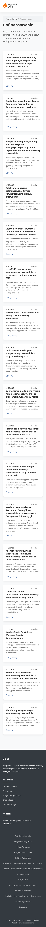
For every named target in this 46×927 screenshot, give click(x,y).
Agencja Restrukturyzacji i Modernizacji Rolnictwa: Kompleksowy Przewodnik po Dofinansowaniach (21, 555)
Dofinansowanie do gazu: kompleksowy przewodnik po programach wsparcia (21, 353)
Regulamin (23, 907)
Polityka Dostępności (23, 836)
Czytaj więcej (11, 86)
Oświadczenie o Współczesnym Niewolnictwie (23, 896)
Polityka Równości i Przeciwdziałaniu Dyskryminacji (23, 869)
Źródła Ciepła (9, 800)
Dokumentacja (9, 804)
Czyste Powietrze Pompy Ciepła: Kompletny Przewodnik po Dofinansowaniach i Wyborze (22, 104)
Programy (7, 791)
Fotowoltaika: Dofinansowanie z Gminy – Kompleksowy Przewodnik (22, 315)
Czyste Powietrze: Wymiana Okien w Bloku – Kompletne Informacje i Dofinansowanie (21, 231)
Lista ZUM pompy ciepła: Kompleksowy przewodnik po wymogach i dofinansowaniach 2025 (22, 273)
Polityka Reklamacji (23, 847)
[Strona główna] (11, 5)
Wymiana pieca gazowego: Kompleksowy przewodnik (19, 712)
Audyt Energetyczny (12, 795)
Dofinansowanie (10, 786)
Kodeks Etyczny (23, 874)
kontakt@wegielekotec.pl (20, 820)
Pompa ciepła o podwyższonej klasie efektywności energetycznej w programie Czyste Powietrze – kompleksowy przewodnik (23, 147)
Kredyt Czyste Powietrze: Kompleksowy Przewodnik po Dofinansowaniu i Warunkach (21, 675)
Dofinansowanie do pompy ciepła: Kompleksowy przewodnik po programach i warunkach (21, 471)
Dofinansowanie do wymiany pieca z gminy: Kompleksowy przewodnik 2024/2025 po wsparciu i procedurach (21, 62)
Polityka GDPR (23, 880)
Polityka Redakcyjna (23, 858)
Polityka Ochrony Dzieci (23, 841)
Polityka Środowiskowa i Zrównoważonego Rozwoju (23, 863)
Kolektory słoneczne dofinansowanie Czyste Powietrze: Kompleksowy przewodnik (19, 192)
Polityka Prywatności (23, 901)
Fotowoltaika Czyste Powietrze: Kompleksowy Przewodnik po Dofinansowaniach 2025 (22, 431)
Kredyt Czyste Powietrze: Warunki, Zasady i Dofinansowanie (19, 635)
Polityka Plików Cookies (23, 852)
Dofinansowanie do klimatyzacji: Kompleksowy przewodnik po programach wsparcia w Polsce (23, 393)
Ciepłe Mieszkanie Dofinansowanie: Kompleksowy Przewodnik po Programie (22, 594)
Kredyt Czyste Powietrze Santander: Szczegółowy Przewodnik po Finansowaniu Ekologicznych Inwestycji (21, 512)
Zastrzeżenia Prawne (23, 891)
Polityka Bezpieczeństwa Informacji (23, 885)
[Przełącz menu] (22, 7)
